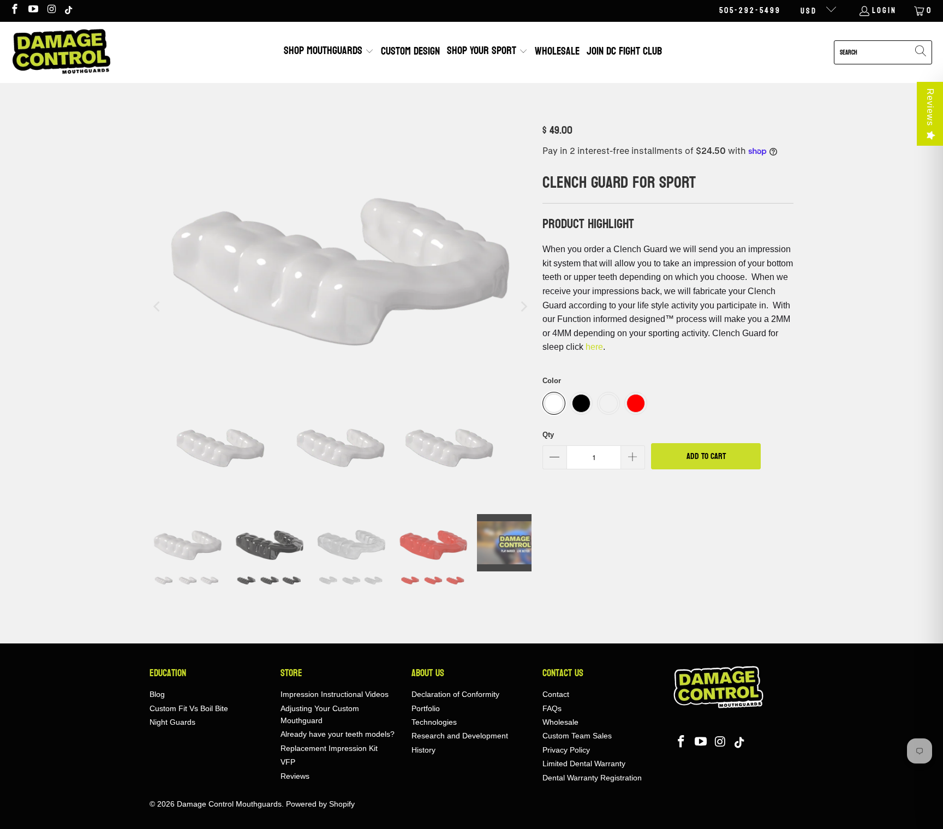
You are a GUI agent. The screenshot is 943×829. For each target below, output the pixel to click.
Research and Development (459, 735)
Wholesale (560, 722)
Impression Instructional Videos (334, 694)
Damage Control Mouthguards (229, 804)
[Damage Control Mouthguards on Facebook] (14, 10)
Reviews (930, 107)
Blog (157, 694)
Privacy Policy (566, 749)
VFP (287, 762)
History (423, 749)
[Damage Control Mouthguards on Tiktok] (69, 10)
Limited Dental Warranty (583, 763)
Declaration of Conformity (455, 694)
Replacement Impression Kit (329, 748)
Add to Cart (706, 456)
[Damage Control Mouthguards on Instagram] (51, 10)
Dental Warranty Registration (592, 777)
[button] (329, 52)
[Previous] (157, 307)
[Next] (523, 307)
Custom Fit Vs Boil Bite (189, 708)
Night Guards (172, 722)
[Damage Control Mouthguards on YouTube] (33, 10)
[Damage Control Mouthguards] (61, 52)
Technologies (434, 722)
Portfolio (425, 708)
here (594, 346)
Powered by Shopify (320, 804)
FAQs (552, 708)
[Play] (341, 307)
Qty (548, 435)
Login (884, 11)
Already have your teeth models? (337, 734)
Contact (555, 694)
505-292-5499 (750, 11)
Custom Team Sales (577, 735)
